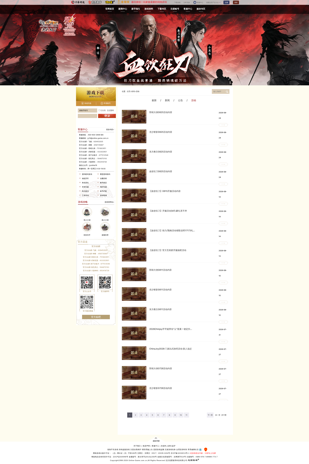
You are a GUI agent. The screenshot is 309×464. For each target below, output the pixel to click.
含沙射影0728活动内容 (160, 388)
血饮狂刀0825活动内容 (160, 171)
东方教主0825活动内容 (160, 151)
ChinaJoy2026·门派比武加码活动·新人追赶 (170, 348)
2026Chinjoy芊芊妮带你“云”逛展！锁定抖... (170, 329)
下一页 (210, 415)
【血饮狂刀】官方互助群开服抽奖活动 (167, 250)
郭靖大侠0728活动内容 (160, 368)
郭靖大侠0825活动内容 (160, 112)
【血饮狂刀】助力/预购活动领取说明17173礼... (172, 230)
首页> (129, 91)
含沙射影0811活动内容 (160, 289)
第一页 (217, 415)
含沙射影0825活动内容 (160, 132)
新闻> (133, 91)
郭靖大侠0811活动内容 (160, 270)
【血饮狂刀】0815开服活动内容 (165, 191)
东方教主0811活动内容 (160, 309)
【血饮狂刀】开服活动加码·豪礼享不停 (168, 211)
